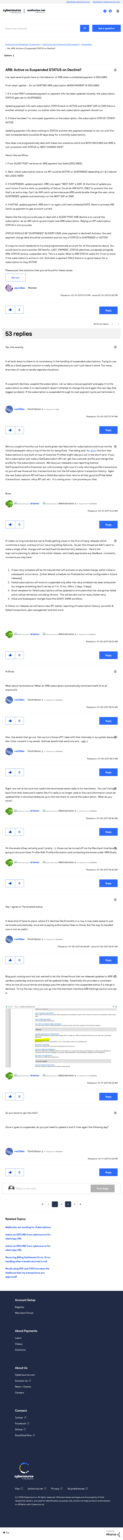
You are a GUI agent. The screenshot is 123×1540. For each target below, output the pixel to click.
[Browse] (116, 11)
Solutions (20, 1349)
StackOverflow (23, 1435)
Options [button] (8, 55)
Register (19, 1307)
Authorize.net (35, 1488)
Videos (18, 1343)
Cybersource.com (25, 1374)
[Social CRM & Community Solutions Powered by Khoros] (113, 1533)
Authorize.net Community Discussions (60, 44)
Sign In (110, 11)
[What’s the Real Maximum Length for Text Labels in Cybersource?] (118, 324)
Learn (18, 1337)
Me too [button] (16, 277)
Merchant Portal (24, 1312)
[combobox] (45, 28)
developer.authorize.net (78, 1)
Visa (17, 1488)
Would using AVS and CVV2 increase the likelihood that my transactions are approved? (27, 1272)
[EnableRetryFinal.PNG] (61, 1036)
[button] (10, 309)
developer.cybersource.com (106, 1)
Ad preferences (76, 1488)
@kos (93, 450)
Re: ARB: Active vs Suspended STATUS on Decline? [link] (31, 48)
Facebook (20, 1423)
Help (106, 11)
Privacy (55, 1488)
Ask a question (106, 28)
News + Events (23, 1386)
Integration (86, 44)
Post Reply (102, 1188)
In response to (51, 409)
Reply (108, 310)
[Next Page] (80, 1204)
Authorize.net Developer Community (22, 44)
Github (18, 1429)
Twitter (19, 1417)
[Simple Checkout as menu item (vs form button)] (113, 324)
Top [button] (7, 1532)
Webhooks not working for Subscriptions (28, 1227)
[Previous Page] (42, 1204)
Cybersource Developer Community (12, 11)
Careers (19, 1392)
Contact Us (21, 1380)
